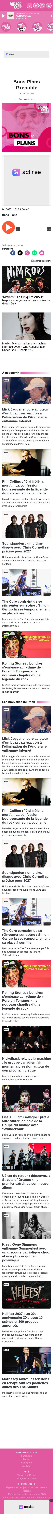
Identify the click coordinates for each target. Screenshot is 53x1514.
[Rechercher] (42, 5)
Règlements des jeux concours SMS (26, 1494)
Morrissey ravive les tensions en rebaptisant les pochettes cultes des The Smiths (25, 1383)
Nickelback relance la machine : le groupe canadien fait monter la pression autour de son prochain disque (26, 1064)
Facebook (26, 1455)
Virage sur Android (27, 1478)
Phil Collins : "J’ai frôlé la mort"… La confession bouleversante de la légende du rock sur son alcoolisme (25, 487)
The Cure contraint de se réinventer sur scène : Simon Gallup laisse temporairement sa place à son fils (26, 607)
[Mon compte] (49, 5)
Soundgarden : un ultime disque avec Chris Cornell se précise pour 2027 (25, 547)
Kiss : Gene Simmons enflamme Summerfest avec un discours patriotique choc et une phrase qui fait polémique (25, 1252)
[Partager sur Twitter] (19, 254)
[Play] (4, 16)
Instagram (26, 1462)
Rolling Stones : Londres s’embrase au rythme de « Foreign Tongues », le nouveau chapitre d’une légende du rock (23, 671)
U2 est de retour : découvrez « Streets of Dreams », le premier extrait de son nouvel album (26, 1181)
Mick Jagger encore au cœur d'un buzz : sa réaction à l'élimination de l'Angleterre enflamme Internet (25, 415)
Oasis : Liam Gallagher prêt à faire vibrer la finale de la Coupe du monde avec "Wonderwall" (25, 1123)
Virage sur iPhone (26, 1475)
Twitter (26, 1459)
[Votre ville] (29, 5)
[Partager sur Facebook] (12, 254)
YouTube (26, 1466)
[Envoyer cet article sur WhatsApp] (34, 254)
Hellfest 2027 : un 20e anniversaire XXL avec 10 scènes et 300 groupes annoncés (22, 1319)
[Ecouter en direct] (36, 5)
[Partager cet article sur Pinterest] (26, 254)
